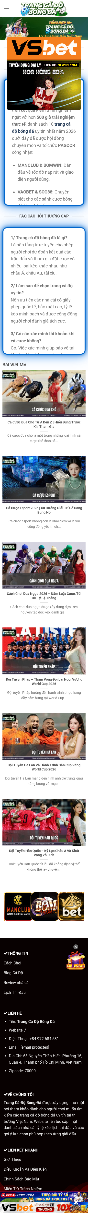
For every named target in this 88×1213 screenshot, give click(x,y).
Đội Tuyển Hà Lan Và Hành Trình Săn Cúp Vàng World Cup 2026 (44, 767)
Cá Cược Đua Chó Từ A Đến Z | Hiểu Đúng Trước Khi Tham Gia (44, 424)
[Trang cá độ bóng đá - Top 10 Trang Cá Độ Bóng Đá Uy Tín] (44, 8)
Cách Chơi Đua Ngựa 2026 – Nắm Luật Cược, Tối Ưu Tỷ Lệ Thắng (44, 596)
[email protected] (35, 1047)
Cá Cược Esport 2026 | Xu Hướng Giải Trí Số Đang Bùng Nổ (44, 510)
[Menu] (7, 8)
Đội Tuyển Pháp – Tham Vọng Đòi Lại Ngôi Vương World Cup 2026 (44, 681)
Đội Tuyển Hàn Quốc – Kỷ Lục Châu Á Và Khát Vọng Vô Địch (44, 853)
